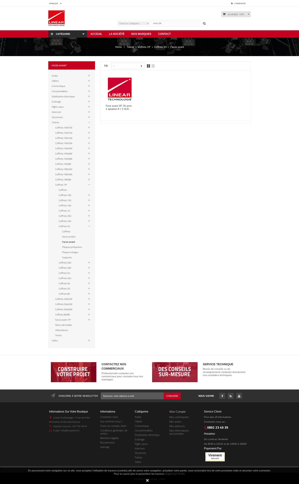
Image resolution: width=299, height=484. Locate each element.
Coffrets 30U (65, 262)
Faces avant (68, 241)
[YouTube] (239, 396)
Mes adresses (177, 426)
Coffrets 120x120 (63, 132)
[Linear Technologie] (56, 18)
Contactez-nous (109, 417)
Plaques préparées (72, 247)
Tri (106, 65)
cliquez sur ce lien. (175, 473)
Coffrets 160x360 (63, 148)
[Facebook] (222, 396)
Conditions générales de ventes (113, 432)
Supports (67, 257)
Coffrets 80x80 (62, 314)
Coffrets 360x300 (63, 304)
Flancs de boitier (63, 324)
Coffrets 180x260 (63, 169)
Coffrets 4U (64, 283)
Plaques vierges (70, 252)
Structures (57, 117)
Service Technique (218, 364)
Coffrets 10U (65, 195)
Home (118, 47)
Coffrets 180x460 (63, 174)
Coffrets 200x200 (63, 299)
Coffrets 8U (64, 293)
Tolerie (55, 122)
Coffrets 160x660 (63, 153)
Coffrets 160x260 (63, 143)
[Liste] (153, 66)
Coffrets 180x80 (63, 179)
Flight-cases (58, 106)
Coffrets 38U (65, 267)
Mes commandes (179, 417)
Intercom (56, 112)
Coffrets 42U (65, 278)
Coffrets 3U (64, 273)
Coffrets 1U (64, 210)
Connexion (240, 3)
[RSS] (231, 396)
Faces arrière (69, 236)
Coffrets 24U (65, 221)
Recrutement (107, 442)
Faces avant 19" (63, 319)
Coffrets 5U (64, 288)
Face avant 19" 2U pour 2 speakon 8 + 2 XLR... (119, 107)
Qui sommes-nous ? (111, 421)
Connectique (58, 86)
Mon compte (177, 412)
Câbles (55, 80)
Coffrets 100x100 (63, 127)
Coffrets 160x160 (63, 138)
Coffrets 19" (61, 184)
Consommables (60, 91)
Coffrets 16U (65, 205)
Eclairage (56, 101)
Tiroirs (58, 335)
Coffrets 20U (65, 215)
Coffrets (63, 189)
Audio (55, 75)
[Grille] (148, 66)
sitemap (104, 447)
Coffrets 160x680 (63, 158)
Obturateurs (61, 330)
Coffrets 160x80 (63, 163)
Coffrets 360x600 (63, 309)
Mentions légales (109, 438)
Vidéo (55, 340)
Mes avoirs (175, 421)
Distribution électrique (63, 96)
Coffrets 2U (64, 226)
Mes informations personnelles (179, 432)
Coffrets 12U (65, 200)
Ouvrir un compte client (113, 426)
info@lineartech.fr (70, 430)
